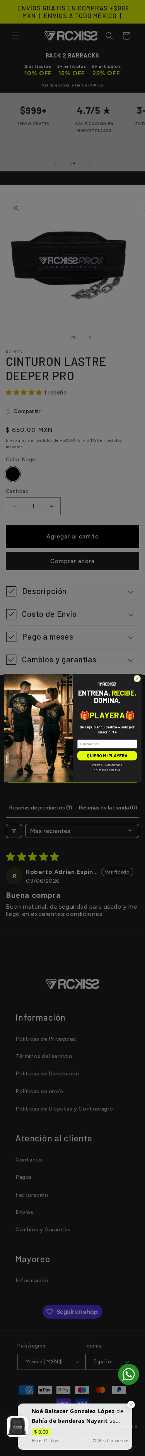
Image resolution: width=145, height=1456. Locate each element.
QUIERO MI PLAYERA (107, 755)
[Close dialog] (137, 679)
